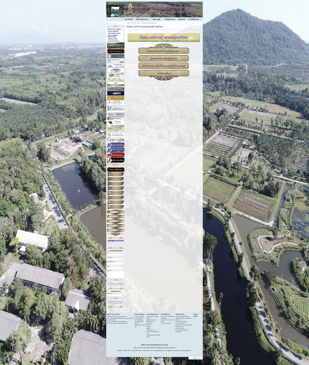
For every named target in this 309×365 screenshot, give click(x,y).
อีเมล (108, 266)
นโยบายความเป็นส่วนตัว (115, 285)
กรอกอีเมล (109, 293)
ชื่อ (108, 253)
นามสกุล (109, 257)
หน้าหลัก (128, 23)
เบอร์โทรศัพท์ (110, 262)
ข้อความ (109, 270)
